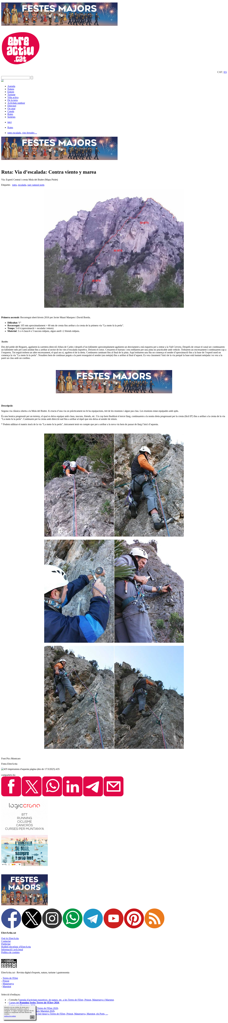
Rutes (10, 114)
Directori (11, 105)
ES (225, 72)
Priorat (6, 981)
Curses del (34, 1002)
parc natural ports (35, 185)
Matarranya (8, 983)
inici (9, 122)
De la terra (12, 100)
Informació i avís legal (12, 949)
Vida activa (12, 97)
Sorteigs (11, 117)
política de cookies (10, 1016)
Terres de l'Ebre (10, 978)
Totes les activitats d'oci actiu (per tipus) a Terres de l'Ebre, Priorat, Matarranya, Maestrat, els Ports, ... (58, 1013)
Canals (10, 111)
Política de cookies (10, 952)
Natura (10, 89)
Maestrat (7, 986)
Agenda (11, 86)
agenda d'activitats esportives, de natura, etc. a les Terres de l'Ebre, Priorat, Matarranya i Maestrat (66, 999)
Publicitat (5, 944)
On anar (11, 108)
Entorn (10, 91)
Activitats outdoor (16, 103)
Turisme (11, 94)
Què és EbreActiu (10, 938)
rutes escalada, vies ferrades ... (22, 132)
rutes (14, 185)
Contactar (6, 941)
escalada (22, 185)
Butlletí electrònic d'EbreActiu (16, 946)
